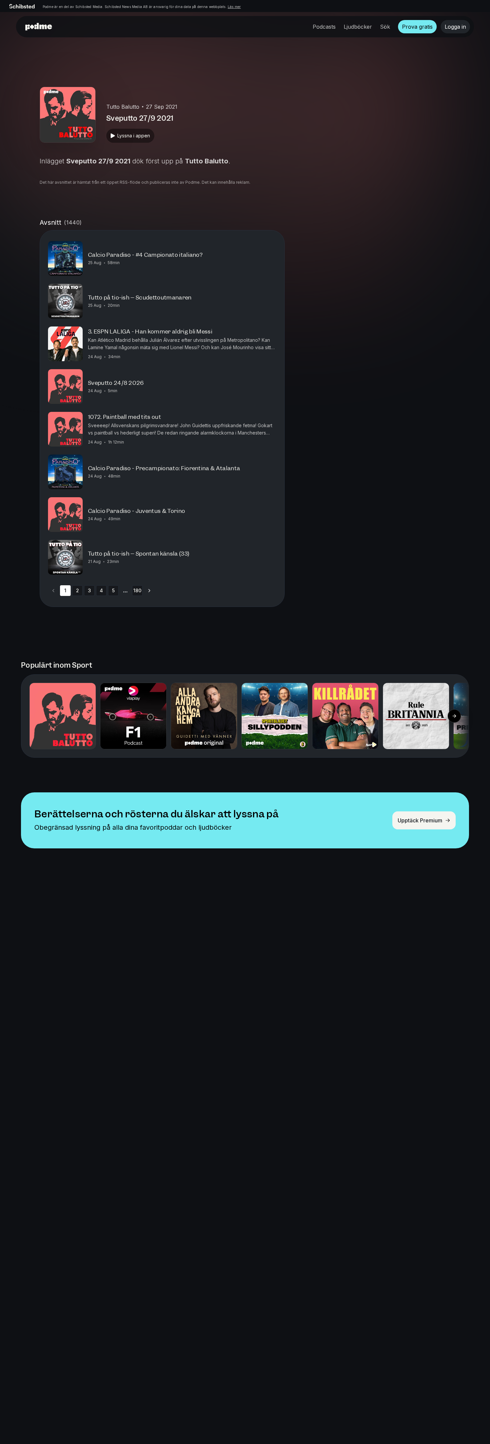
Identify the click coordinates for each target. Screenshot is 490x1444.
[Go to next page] (149, 590)
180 (137, 590)
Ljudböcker (358, 26)
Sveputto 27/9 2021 (98, 161)
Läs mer (234, 7)
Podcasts (324, 26)
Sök (385, 26)
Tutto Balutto (206, 161)
